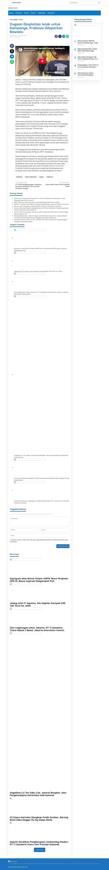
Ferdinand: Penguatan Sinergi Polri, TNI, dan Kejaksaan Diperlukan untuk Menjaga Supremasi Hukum (39, 199)
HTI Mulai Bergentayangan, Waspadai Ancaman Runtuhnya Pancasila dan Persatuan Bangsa (28, 185)
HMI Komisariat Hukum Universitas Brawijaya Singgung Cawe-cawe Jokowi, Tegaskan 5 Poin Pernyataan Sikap (87, 74)
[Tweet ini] (60, 36)
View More (40, 850)
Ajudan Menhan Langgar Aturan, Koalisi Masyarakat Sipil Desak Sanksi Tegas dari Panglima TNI (41, 213)
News (11, 37)
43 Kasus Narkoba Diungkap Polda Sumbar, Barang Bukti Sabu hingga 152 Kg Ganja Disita (41, 479)
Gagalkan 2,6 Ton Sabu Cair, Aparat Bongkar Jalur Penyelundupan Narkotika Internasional (41, 456)
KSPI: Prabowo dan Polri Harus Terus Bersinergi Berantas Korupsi (37, 202)
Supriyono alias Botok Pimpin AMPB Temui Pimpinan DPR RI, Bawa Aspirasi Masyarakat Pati (40, 249)
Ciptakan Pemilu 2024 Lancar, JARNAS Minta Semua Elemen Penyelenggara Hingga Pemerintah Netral (40, 220)
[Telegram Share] (63, 36)
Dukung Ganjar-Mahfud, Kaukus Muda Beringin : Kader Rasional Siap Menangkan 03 (87, 42)
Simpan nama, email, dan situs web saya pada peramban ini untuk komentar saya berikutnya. (39, 541)
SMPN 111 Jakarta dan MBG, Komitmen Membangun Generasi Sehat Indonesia (41, 204)
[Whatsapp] (67, 36)
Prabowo (50, 177)
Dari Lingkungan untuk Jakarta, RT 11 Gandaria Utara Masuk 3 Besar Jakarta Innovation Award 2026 (41, 293)
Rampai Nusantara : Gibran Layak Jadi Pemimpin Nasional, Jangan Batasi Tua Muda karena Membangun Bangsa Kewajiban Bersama (40, 217)
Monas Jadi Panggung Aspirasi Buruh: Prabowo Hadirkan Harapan (37, 206)
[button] (99, 2)
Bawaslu (19, 177)
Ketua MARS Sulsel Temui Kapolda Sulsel (57, 184)
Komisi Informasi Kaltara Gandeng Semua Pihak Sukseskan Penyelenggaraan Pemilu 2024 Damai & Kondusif (41, 209)
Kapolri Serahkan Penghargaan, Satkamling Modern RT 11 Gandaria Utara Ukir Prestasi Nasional (41, 502)
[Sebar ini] (56, 36)
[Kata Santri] (12, 8)
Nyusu (41, 177)
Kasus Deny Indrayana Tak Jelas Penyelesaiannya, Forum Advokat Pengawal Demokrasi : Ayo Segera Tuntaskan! (88, 58)
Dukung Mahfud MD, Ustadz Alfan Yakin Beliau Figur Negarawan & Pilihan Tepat (87, 50)
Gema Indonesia (30, 177)
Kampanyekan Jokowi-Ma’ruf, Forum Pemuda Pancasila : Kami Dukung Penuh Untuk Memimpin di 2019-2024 (88, 66)
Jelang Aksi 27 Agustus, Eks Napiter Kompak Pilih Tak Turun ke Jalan (38, 271)
